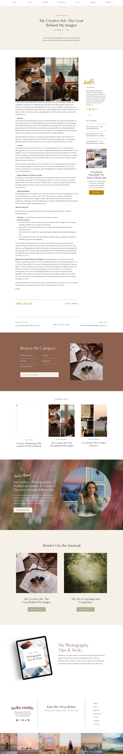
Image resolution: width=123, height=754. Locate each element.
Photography (61, 15)
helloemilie (46, 490)
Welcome (29, 440)
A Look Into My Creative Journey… (29, 325)
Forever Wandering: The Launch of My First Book (98, 325)
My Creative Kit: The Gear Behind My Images (62, 444)
